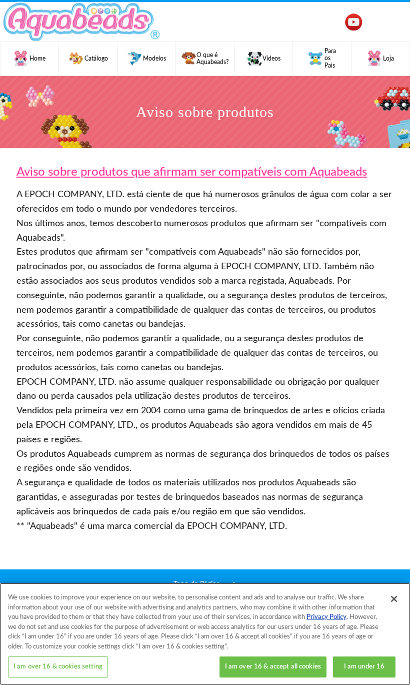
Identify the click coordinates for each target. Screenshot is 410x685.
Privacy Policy (326, 617)
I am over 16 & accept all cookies (273, 666)
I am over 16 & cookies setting (58, 666)
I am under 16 (364, 666)
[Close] (394, 599)
